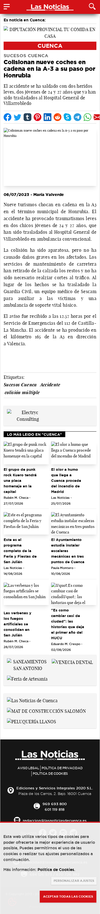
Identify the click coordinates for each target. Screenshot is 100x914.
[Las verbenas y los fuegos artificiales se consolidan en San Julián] (26, 594)
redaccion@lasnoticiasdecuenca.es (55, 820)
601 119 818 (54, 809)
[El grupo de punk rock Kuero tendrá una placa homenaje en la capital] (26, 453)
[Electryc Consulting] (27, 415)
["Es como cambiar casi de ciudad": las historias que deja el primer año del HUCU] (73, 594)
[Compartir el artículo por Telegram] (77, 117)
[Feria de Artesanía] (27, 678)
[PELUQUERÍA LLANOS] (31, 721)
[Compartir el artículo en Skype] (67, 117)
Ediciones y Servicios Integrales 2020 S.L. (54, 788)
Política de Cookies (50, 773)
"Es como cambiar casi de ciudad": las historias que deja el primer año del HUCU (67, 624)
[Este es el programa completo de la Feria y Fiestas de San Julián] (26, 523)
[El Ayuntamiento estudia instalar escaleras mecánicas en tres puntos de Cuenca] (73, 523)
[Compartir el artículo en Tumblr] (27, 117)
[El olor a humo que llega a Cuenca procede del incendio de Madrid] (73, 453)
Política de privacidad (62, 768)
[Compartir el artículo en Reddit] (57, 117)
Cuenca (50, 45)
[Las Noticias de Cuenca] (32, 700)
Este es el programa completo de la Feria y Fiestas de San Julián (20, 551)
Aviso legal (28, 768)
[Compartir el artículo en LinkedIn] (47, 117)
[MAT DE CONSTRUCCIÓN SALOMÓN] (46, 710)
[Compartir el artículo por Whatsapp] (87, 117)
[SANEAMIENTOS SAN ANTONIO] (27, 664)
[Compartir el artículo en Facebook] (7, 117)
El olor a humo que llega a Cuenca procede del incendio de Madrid (66, 480)
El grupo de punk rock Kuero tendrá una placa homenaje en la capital (20, 480)
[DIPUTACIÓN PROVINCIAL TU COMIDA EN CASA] (50, 32)
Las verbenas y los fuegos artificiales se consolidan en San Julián (17, 624)
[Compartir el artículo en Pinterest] (37, 117)
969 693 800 (54, 804)
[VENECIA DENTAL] (72, 661)
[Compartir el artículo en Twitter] (17, 117)
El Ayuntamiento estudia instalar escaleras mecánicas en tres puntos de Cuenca (67, 551)
